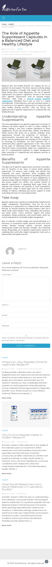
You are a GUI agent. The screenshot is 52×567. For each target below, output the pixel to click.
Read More (6, 473)
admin (22, 248)
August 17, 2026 (9, 442)
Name (5, 305)
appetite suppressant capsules (14, 52)
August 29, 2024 (9, 49)
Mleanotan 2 (22, 494)
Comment (7, 274)
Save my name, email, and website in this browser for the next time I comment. (25, 339)
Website (5, 326)
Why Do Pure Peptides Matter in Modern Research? (22, 436)
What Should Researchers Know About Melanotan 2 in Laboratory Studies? (22, 487)
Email (5, 315)
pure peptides (22, 442)
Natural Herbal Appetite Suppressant (17, 54)
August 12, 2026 (9, 494)
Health (20, 49)
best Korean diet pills (37, 52)
